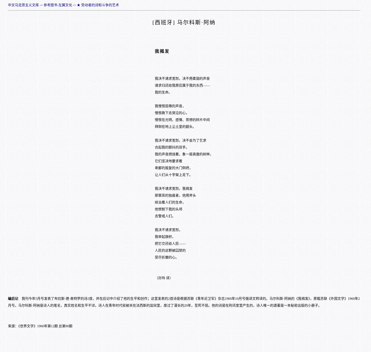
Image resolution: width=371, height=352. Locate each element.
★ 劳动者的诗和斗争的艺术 (98, 5)
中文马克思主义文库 (23, 5)
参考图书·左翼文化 (58, 5)
